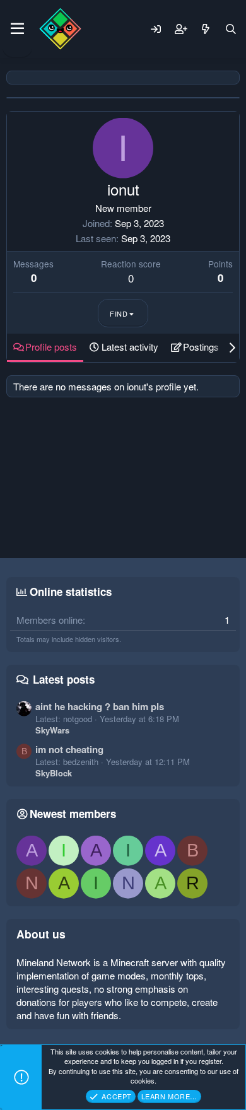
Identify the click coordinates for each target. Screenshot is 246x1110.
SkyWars (52, 730)
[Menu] (17, 29)
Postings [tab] (201, 346)
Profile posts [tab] (51, 346)
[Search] (230, 29)
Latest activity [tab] (130, 346)
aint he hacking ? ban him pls (99, 706)
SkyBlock (53, 773)
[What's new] (205, 29)
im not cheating (69, 749)
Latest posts (64, 679)
